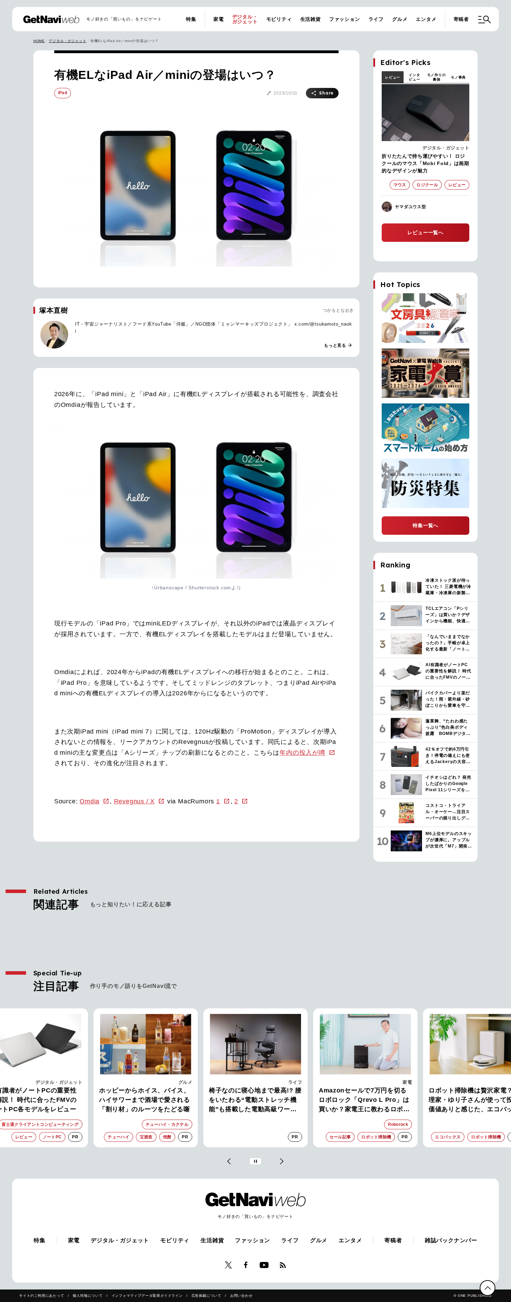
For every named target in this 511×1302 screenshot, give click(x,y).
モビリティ (279, 19)
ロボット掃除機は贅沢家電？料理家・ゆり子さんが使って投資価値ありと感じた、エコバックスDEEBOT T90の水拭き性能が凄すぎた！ (365, 1100)
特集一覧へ (425, 525)
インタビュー (414, 77)
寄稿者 (461, 19)
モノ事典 (458, 77)
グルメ (399, 19)
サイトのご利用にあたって (41, 1295)
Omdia (89, 801)
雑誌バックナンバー (451, 1240)
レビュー (392, 77)
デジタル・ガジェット (245, 19)
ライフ (376, 19)
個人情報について (88, 1295)
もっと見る (338, 345)
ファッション (344, 19)
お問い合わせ (241, 1295)
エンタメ (426, 19)
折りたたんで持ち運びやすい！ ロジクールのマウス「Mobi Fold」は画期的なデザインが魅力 (425, 163)
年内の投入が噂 (302, 752)
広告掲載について (206, 1295)
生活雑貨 (310, 19)
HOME (39, 41)
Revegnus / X (134, 801)
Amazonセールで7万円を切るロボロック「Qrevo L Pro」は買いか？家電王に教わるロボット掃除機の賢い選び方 (254, 1100)
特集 (191, 19)
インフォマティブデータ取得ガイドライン (147, 1295)
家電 (218, 19)
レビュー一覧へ (425, 232)
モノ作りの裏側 (436, 77)
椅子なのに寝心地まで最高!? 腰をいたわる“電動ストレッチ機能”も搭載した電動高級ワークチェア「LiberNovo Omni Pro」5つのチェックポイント (145, 1100)
